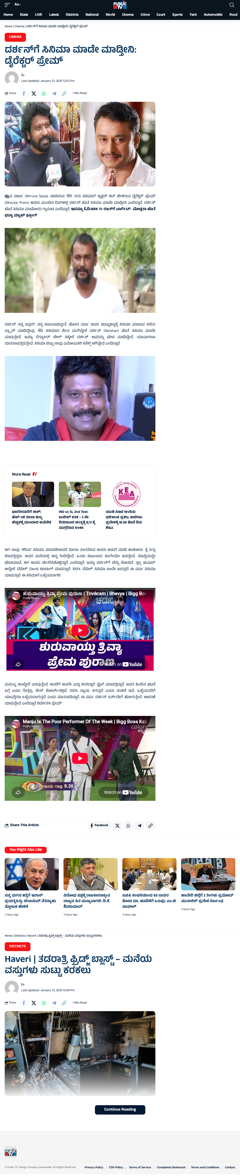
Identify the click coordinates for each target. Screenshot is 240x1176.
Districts (20, 936)
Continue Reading (120, 1109)
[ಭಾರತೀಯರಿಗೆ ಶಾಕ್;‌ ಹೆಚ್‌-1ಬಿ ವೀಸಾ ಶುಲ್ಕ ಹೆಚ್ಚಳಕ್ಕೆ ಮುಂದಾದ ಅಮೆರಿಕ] (33, 494)
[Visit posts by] (12, 78)
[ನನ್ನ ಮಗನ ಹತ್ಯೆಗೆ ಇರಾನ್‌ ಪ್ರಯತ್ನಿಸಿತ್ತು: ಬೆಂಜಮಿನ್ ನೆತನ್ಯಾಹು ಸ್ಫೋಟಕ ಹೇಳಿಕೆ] (32, 874)
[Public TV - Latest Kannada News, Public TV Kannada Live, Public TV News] (120, 5)
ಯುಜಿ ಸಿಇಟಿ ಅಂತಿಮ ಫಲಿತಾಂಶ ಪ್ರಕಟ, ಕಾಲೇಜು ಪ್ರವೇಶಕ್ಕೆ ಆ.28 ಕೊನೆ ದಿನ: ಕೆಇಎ (124, 520)
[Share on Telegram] (54, 93)
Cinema (19, 26)
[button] (9, 5)
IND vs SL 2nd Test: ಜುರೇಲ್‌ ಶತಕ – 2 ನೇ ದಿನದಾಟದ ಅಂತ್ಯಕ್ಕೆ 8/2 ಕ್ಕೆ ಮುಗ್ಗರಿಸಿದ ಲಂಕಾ (77, 520)
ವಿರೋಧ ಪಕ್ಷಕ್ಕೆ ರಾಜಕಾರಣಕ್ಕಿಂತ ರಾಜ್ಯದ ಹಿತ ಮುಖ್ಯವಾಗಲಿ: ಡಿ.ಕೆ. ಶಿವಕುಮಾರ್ (87, 901)
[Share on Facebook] (23, 93)
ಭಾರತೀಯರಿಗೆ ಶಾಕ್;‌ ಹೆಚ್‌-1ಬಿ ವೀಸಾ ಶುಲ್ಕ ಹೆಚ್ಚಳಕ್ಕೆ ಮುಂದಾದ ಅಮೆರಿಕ (31, 517)
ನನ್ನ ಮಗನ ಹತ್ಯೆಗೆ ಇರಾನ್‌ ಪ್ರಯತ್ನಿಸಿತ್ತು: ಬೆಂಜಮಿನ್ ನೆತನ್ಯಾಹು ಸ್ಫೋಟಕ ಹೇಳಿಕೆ (30, 901)
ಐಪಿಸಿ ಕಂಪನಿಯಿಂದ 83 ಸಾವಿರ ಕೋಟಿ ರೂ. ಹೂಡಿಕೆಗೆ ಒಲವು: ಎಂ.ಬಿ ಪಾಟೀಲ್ (149, 901)
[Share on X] (33, 93)
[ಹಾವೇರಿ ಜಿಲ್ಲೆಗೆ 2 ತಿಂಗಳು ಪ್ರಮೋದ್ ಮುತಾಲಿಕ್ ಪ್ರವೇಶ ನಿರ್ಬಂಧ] (208, 874)
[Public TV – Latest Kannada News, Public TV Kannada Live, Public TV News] (10, 1152)
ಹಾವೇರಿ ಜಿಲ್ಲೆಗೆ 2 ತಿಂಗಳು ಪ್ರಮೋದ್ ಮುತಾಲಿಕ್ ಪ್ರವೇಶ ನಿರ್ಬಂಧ (207, 898)
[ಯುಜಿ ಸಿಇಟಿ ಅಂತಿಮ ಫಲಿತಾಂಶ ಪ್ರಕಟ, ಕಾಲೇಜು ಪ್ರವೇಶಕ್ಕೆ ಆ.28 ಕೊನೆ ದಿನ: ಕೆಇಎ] (127, 494)
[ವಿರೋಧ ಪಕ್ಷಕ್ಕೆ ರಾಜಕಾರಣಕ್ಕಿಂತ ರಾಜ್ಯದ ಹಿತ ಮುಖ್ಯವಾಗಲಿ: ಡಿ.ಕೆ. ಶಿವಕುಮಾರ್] (91, 874)
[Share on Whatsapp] (44, 93)
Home (8, 26)
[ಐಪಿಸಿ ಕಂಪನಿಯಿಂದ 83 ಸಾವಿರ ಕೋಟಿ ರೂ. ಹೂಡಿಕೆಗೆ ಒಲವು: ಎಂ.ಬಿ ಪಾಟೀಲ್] (149, 874)
